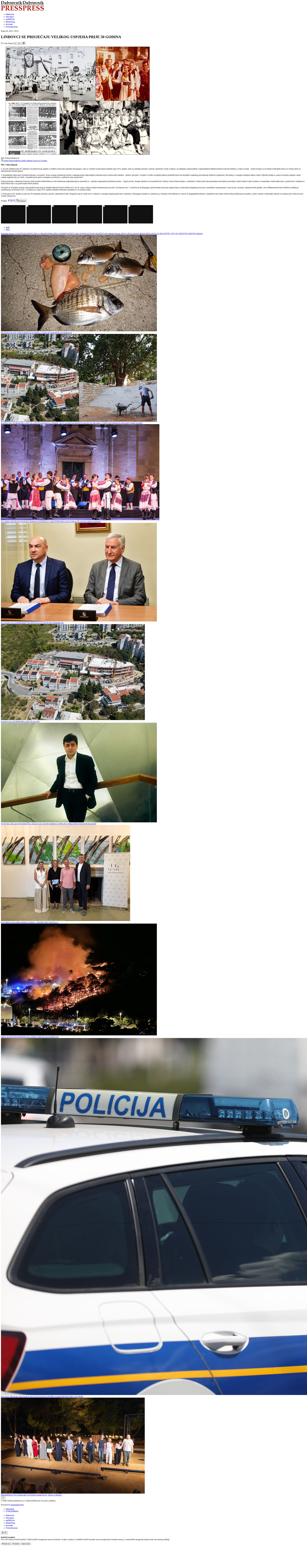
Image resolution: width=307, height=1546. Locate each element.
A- (15, 43)
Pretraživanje (12, 27)
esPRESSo (10, 19)
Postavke (16, 1544)
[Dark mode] (4, 1532)
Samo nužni (26, 1544)
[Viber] (14, 201)
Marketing (10, 22)
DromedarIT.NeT (17, 1505)
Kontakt (9, 24)
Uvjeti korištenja (12, 1511)
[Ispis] (24, 43)
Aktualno (10, 16)
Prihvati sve (6, 1544)
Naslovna (10, 14)
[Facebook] (9, 201)
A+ (19, 43)
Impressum (10, 1509)
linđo (8, 227)
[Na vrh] (3, 1498)
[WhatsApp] (11, 201)
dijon (8, 229)
